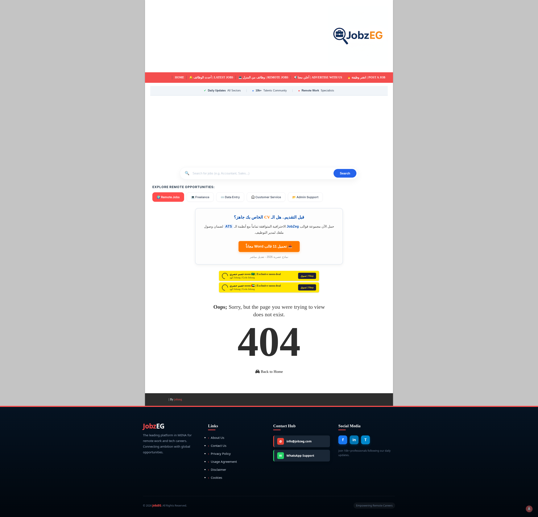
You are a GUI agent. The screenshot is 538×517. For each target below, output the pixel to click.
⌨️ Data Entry (230, 197)
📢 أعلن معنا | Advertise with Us (317, 77)
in (354, 439)
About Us (216, 437)
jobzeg (178, 399)
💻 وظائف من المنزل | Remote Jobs (263, 77)
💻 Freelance (200, 197)
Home (179, 77)
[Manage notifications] (529, 508)
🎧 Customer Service (266, 197)
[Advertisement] (227, 36)
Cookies (215, 477)
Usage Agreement (222, 461)
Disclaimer (217, 469)
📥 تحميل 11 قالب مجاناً (269, 246)
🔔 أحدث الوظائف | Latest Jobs (211, 77)
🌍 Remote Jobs (168, 197)
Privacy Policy (219, 453)
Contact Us (217, 445)
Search (345, 173)
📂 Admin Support (305, 197)
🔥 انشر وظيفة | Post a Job (366, 77)
